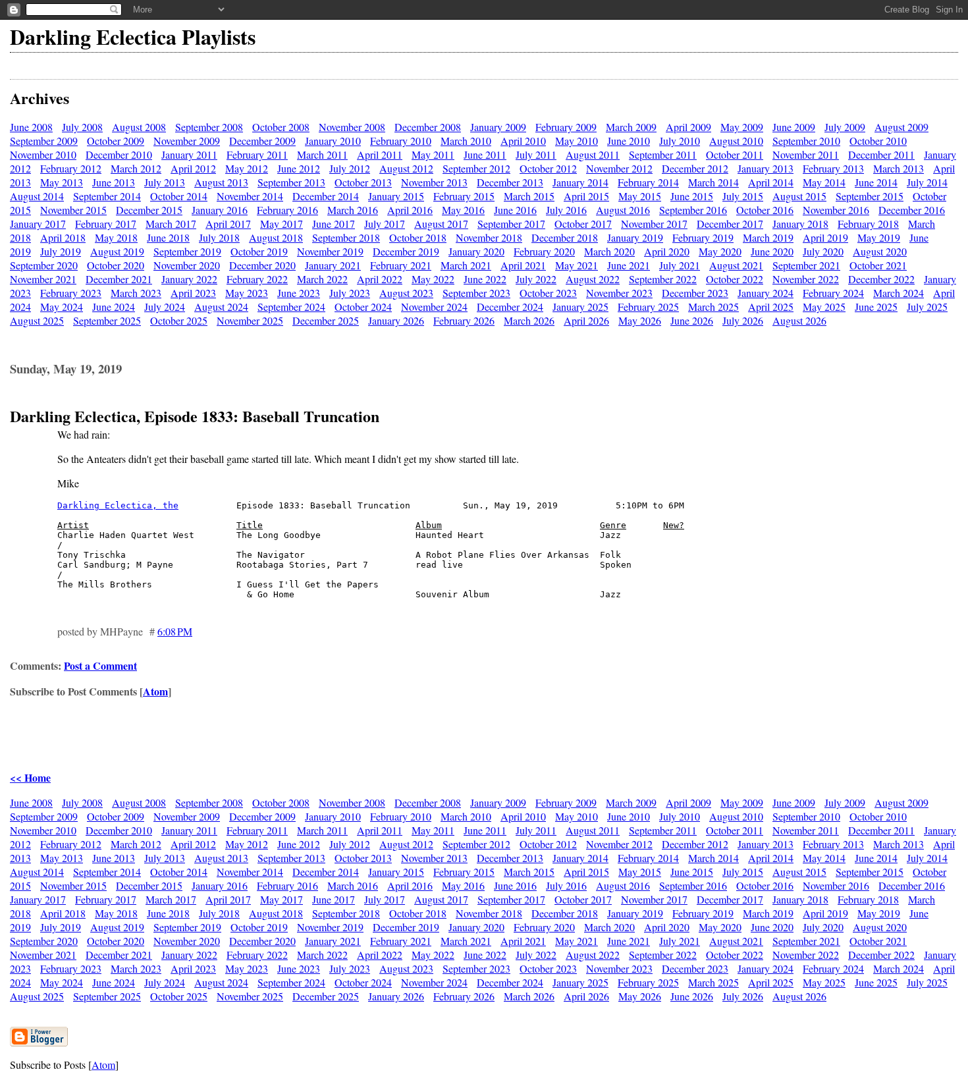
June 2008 (31, 127)
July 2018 (219, 237)
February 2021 (400, 265)
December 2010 (119, 154)
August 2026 (799, 320)
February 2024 (833, 293)
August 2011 (593, 154)
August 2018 (276, 237)
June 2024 (113, 306)
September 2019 (187, 251)
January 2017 (38, 223)
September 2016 (693, 210)
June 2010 (628, 141)
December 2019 (406, 251)
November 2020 (186, 265)
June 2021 (628, 265)
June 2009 (793, 127)
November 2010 (43, 154)
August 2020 (880, 251)
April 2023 (193, 293)
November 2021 (43, 279)
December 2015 (149, 210)
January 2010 (333, 141)
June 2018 (168, 237)
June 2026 (691, 320)
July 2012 (349, 168)
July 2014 (927, 182)
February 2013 (833, 168)
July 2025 (927, 306)
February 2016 (287, 210)
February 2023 (70, 293)
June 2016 (515, 210)
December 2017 (730, 223)
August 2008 (139, 127)
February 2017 (105, 223)
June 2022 (485, 279)
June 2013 (113, 182)
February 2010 (400, 141)
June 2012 (298, 168)
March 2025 (713, 306)
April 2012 (193, 168)
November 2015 (73, 210)
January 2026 (396, 320)
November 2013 (434, 182)
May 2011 (433, 154)
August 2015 (799, 196)
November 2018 (489, 237)
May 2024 (61, 306)
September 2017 (511, 223)
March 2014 (713, 182)
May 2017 (281, 223)
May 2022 (433, 279)
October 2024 (363, 306)
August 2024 (221, 306)
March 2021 (466, 265)
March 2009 (631, 127)
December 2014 (325, 196)
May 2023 (246, 293)
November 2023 (619, 293)
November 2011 (805, 154)
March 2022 (322, 279)
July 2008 (82, 127)
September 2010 (806, 141)
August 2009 (901, 127)
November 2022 (805, 279)
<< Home (30, 777)
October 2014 (178, 196)
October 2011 (734, 154)
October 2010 (878, 141)
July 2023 (349, 293)
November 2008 (352, 127)
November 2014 (250, 196)
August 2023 (406, 293)
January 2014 (580, 182)
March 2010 (466, 141)
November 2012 (619, 168)
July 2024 (164, 306)
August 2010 (736, 141)
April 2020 (666, 251)
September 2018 (346, 237)
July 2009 (844, 127)
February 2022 (257, 279)
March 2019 (768, 237)
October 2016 (764, 210)
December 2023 (695, 293)
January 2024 (765, 293)
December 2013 (510, 182)
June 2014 (876, 182)
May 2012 (246, 168)
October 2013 (363, 182)
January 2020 (476, 251)
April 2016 (410, 210)
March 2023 (136, 293)
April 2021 (523, 265)
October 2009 (115, 141)
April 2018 (63, 237)
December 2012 (695, 168)
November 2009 (186, 141)
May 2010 (576, 141)
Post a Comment (100, 665)
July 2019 (60, 251)
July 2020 (823, 251)
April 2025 (770, 306)
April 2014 (770, 182)
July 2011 (536, 154)
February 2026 (464, 320)
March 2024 (898, 293)
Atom (155, 691)
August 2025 (37, 320)
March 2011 (322, 154)
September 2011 (663, 154)
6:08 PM (174, 631)
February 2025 (648, 306)
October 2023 (548, 293)
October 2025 (178, 320)
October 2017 (583, 223)
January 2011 (189, 154)
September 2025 (107, 320)
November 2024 (434, 306)
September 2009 (44, 141)
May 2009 (741, 127)
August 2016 (623, 210)
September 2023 (476, 293)
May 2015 (639, 196)
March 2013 (898, 168)
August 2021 (736, 265)
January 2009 (498, 127)
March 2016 (352, 210)
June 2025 (876, 306)
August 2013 (221, 182)
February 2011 (257, 154)
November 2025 (250, 320)
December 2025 (325, 320)
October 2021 (878, 265)
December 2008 (427, 127)
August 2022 (593, 279)
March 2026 (529, 320)
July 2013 (164, 182)
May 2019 (878, 237)
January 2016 (220, 210)
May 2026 (639, 320)
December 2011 (881, 154)
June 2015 (691, 196)
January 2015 (396, 196)
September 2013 (291, 182)
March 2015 (529, 196)
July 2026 (742, 320)
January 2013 (765, 168)
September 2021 (806, 265)
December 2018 (564, 237)
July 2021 (679, 265)
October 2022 (734, 279)
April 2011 (379, 154)
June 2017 (333, 223)
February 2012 (70, 168)
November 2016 (836, 210)
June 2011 (485, 154)
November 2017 (654, 223)
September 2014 (107, 196)
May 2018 (116, 237)
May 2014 (824, 182)
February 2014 (648, 182)
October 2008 (280, 127)
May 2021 (576, 265)
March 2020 (609, 251)
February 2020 (544, 251)
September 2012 (476, 168)
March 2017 (171, 223)
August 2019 (117, 251)
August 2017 (441, 223)
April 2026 (586, 320)
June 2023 (298, 293)
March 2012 (136, 168)
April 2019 (825, 237)
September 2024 (291, 306)
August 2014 (37, 196)
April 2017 (228, 223)
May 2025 (824, 306)
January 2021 (333, 265)
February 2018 (868, 223)
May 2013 (61, 182)
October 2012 (548, 168)
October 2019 (259, 251)
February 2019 (703, 237)
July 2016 (566, 210)
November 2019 (330, 251)
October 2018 (417, 237)
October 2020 (115, 265)
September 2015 (869, 196)
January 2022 (189, 279)
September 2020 (44, 265)
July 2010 (679, 141)
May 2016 (463, 210)
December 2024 (510, 306)
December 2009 (262, 141)
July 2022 (536, 279)
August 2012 (406, 168)
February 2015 (464, 196)
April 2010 (523, 141)
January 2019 (635, 237)
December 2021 (119, 279)
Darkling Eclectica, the (117, 505)
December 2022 (881, 279)
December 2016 (911, 210)
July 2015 (742, 196)
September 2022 (663, 279)
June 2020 (772, 251)
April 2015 (586, 196)
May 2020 (720, 251)
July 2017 (384, 223)
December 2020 (262, 265)
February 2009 (566, 127)
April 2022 (379, 279)
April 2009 (688, 127)
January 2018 (800, 223)
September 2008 (209, 127)
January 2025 (580, 306)
